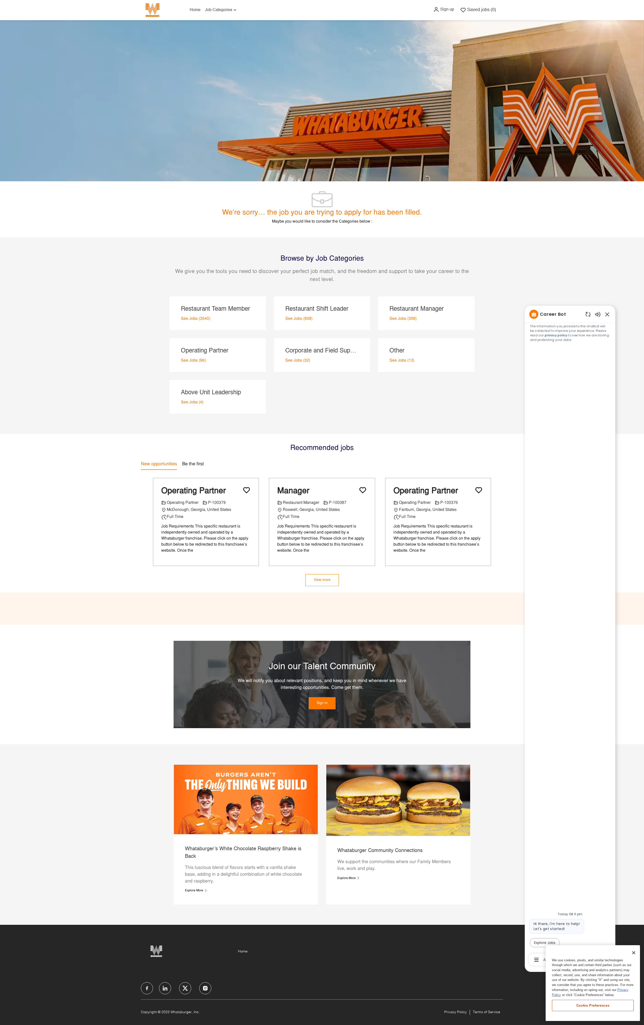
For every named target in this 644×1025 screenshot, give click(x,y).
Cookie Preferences (593, 1005)
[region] (570, 636)
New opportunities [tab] (159, 464)
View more (322, 580)
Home (195, 10)
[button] (443, 10)
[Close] (633, 952)
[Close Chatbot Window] (607, 314)
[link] (322, 703)
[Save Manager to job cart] (363, 490)
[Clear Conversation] (588, 314)
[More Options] (536, 960)
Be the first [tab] (193, 464)
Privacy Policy (455, 1012)
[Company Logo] (152, 10)
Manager (293, 491)
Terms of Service (486, 1012)
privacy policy (556, 335)
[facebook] (147, 988)
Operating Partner (193, 491)
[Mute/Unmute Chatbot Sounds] (597, 314)
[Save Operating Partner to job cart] (247, 490)
